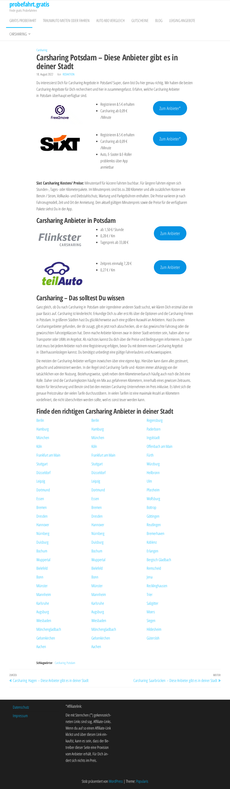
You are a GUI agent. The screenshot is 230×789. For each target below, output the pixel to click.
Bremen (41, 507)
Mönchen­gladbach (48, 629)
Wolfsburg (153, 498)
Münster (42, 585)
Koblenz (152, 542)
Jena (150, 577)
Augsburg (42, 611)
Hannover (42, 524)
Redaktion (68, 74)
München (42, 437)
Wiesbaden (43, 620)
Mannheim (43, 594)
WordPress (116, 781)
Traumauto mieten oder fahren (66, 20)
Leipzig (40, 481)
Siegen (151, 620)
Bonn (39, 577)
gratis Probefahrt (22, 20)
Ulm (149, 481)
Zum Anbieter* (170, 108)
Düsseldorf (43, 472)
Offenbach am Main (159, 446)
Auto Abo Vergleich (110, 20)
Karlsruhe (42, 603)
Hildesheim (154, 629)
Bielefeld (42, 568)
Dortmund (43, 489)
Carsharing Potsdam (65, 663)
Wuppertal (43, 559)
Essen (40, 498)
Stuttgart (42, 463)
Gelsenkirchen (45, 638)
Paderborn (154, 429)
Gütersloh (153, 638)
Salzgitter (152, 603)
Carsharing (18, 34)
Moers (151, 611)
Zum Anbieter (170, 233)
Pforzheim (153, 489)
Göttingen (153, 516)
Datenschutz (21, 707)
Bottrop (151, 507)
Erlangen (152, 551)
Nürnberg (42, 533)
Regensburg (155, 420)
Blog (158, 20)
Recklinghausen (157, 585)
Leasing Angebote (182, 20)
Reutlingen (154, 524)
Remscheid (154, 568)
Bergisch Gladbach (159, 559)
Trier (150, 594)
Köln (39, 446)
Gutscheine (139, 20)
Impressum (20, 715)
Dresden (42, 516)
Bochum (41, 551)
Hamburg (42, 429)
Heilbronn (153, 472)
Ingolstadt (153, 437)
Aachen (41, 646)
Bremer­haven (155, 533)
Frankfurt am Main (48, 455)
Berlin (40, 420)
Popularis (142, 781)
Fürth (150, 455)
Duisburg (42, 542)
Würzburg (153, 463)
